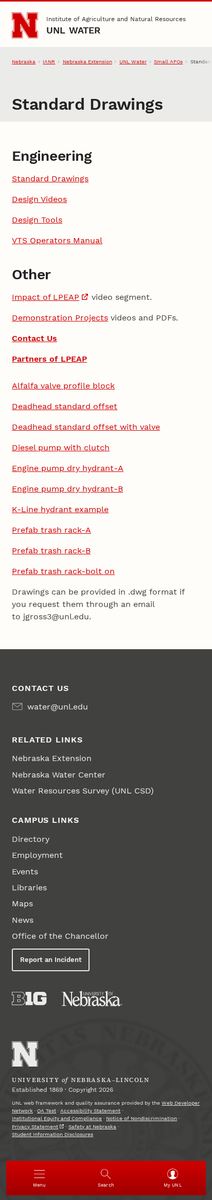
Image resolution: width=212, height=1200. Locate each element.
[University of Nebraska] (92, 998)
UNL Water (73, 30)
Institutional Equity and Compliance (57, 1118)
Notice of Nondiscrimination (141, 1118)
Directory (30, 839)
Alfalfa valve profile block (63, 386)
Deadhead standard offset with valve (86, 427)
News (22, 920)
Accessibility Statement (90, 1110)
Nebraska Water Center (58, 775)
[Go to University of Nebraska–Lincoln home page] (25, 25)
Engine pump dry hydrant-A (67, 468)
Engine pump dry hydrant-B (67, 489)
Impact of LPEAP (45, 297)
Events (25, 871)
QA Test (46, 1110)
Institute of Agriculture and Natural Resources (116, 19)
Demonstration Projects (60, 318)
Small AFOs (168, 61)
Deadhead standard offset (64, 406)
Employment (37, 855)
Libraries (29, 887)
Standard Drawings (50, 178)
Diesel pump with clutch (61, 447)
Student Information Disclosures (52, 1134)
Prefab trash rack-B (51, 550)
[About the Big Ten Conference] (29, 998)
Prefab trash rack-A (51, 530)
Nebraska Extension (87, 61)
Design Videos (39, 199)
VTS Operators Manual (57, 240)
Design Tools (37, 220)
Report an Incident (51, 960)
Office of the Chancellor (60, 936)
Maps (22, 903)
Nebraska (24, 61)
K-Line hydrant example (60, 509)
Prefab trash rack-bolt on (63, 571)
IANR (49, 61)
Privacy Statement (35, 1126)
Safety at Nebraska (92, 1126)
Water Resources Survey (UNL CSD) (83, 791)
